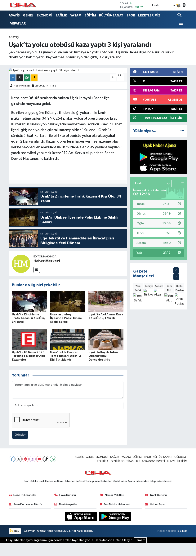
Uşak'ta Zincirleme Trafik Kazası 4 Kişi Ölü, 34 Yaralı (28, 318)
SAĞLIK (61, 15)
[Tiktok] (46, 459)
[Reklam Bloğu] (158, 156)
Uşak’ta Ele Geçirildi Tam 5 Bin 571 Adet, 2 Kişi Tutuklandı (65, 356)
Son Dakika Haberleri (117, 504)
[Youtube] (39, 459)
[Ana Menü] (180, 24)
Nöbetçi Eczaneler (24, 495)
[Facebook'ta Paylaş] (13, 77)
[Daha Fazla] (34, 77)
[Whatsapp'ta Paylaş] (27, 77)
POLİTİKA (102, 461)
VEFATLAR (18, 23)
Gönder (20, 434)
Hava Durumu (67, 495)
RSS (16, 530)
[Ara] (179, 15)
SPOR (131, 15)
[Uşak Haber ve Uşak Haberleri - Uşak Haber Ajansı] (23, 5)
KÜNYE (171, 461)
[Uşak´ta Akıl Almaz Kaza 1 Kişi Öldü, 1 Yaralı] (105, 301)
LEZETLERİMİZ (149, 15)
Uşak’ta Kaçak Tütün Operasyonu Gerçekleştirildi (103, 356)
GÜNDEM (180, 457)
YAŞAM (75, 15)
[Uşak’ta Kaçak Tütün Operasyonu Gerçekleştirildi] (105, 339)
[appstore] (81, 516)
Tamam (140, 540)
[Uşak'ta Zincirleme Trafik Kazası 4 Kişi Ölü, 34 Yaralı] (29, 301)
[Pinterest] (25, 459)
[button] (176, 270)
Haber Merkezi (22, 86)
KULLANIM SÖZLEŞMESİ (150, 461)
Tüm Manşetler (68, 504)
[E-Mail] (36, 270)
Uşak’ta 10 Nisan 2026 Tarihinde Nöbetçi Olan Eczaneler (28, 356)
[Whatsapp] (53, 459)
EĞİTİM (90, 15)
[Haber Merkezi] (21, 263)
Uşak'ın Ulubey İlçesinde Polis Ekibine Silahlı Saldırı (66, 318)
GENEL (28, 15)
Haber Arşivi (157, 504)
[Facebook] (12, 459)
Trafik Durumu (158, 495)
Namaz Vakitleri (114, 495)
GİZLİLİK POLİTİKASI (122, 461)
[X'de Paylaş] (19, 77)
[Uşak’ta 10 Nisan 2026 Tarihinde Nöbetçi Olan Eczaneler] (29, 339)
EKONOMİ (44, 15)
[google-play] (115, 516)
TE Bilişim (181, 530)
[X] (19, 459)
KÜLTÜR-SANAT (111, 15)
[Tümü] (182, 130)
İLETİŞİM (182, 461)
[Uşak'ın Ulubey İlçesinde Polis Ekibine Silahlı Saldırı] (67, 301)
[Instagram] (32, 459)
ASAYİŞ (14, 15)
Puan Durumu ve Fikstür (27, 504)
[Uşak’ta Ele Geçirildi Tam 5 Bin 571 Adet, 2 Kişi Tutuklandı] (67, 339)
